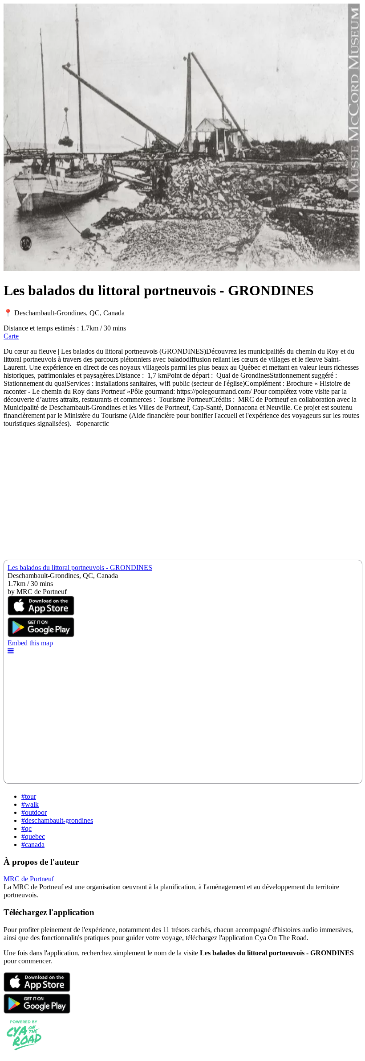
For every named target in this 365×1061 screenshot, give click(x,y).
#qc (26, 828)
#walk (30, 804)
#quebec (33, 836)
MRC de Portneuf (29, 879)
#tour (28, 796)
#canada (33, 844)
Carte (11, 336)
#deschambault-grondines (57, 820)
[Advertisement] (182, 497)
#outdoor (34, 812)
